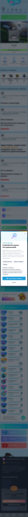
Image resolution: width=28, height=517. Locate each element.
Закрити (14, 282)
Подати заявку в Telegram (15, 278)
